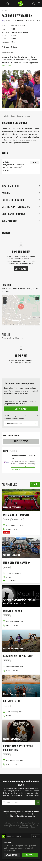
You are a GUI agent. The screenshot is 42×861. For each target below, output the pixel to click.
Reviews (20, 116)
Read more (6, 65)
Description (5, 116)
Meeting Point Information (16, 207)
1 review (13, 581)
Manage (12, 855)
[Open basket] (33, 3)
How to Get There (10, 186)
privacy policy (23, 827)
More (34, 836)
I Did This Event (21, 441)
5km (6, 10)
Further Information (13, 200)
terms (33, 827)
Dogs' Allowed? (10, 221)
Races (13, 116)
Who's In (27, 116)
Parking (6, 193)
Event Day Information (13, 214)
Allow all (30, 855)
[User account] (39, 3)
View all (35, 484)
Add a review (21, 268)
